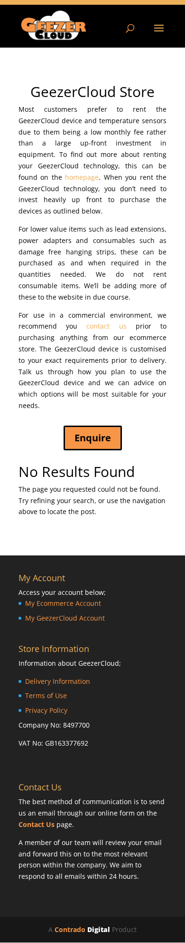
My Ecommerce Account (63, 603)
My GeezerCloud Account (65, 617)
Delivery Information (57, 681)
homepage (82, 177)
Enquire (92, 437)
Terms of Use (46, 695)
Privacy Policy (46, 710)
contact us (106, 326)
